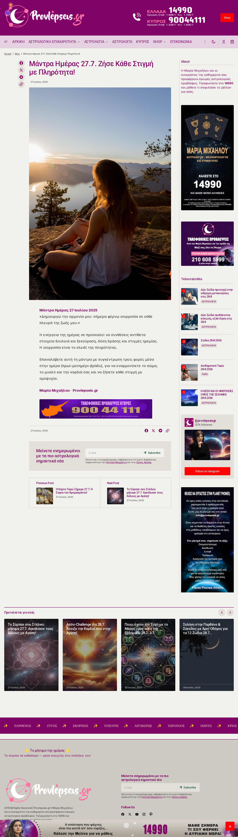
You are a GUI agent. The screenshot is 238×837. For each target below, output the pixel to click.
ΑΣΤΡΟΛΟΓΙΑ (209, 301)
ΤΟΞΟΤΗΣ (83, 726)
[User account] (224, 42)
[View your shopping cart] (232, 42)
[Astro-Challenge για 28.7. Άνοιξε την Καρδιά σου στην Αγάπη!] (90, 655)
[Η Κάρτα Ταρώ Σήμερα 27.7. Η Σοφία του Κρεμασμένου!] (64, 493)
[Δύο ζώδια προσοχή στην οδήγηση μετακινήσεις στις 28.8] (189, 296)
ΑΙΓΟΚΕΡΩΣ (115, 726)
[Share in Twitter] (21, 70)
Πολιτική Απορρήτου (116, 462)
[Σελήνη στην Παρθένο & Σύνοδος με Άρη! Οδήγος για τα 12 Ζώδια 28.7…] (207, 655)
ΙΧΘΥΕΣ (178, 726)
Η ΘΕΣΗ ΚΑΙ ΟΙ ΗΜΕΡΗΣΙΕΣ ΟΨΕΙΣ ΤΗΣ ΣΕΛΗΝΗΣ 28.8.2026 (217, 394)
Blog (17, 53)
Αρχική (7, 53)
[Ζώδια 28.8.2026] (189, 347)
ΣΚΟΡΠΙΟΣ (52, 726)
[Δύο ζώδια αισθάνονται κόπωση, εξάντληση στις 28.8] (189, 321)
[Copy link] (21, 84)
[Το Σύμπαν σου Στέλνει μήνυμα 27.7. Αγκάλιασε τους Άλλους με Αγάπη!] (135, 493)
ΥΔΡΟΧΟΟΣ (148, 726)
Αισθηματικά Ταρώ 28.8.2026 (212, 367)
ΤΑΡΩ (205, 374)
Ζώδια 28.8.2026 (211, 340)
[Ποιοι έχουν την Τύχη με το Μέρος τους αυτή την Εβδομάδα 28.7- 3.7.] (148, 655)
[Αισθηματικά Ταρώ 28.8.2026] (189, 372)
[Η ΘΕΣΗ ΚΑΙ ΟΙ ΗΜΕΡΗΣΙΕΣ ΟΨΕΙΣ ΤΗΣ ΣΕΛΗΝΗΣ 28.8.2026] (189, 397)
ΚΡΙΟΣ (204, 726)
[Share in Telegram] (21, 77)
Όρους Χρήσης (144, 462)
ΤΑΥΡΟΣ (230, 726)
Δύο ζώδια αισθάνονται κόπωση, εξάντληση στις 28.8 (216, 318)
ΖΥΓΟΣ (24, 726)
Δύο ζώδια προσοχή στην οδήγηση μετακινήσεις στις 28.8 (217, 293)
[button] (6, 42)
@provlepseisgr (205, 420)
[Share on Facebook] (21, 63)
